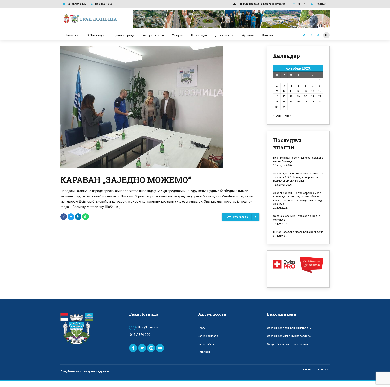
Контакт (269, 35)
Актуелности (153, 35)
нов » (287, 115)
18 (291, 96)
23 (276, 101)
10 (284, 90)
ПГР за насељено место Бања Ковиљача (298, 231)
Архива (248, 35)
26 (298, 101)
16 (276, 96)
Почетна (71, 35)
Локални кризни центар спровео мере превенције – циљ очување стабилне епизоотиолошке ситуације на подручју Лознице (297, 198)
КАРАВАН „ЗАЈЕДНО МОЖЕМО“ (125, 179)
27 (305, 101)
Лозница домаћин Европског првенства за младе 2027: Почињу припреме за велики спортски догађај (298, 177)
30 (276, 107)
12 (298, 90)
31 (284, 107)
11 (291, 90)
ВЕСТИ (307, 369)
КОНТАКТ (324, 369)
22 (319, 96)
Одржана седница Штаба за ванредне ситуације (296, 217)
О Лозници (95, 35)
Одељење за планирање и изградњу (289, 327)
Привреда (199, 35)
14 (312, 90)
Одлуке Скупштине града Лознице (288, 344)
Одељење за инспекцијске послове (289, 335)
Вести (201, 327)
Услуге (177, 35)
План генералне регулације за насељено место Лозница (298, 159)
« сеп (277, 115)
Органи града (124, 35)
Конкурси (204, 351)
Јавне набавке (207, 344)
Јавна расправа (208, 335)
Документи (224, 35)
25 (291, 101)
